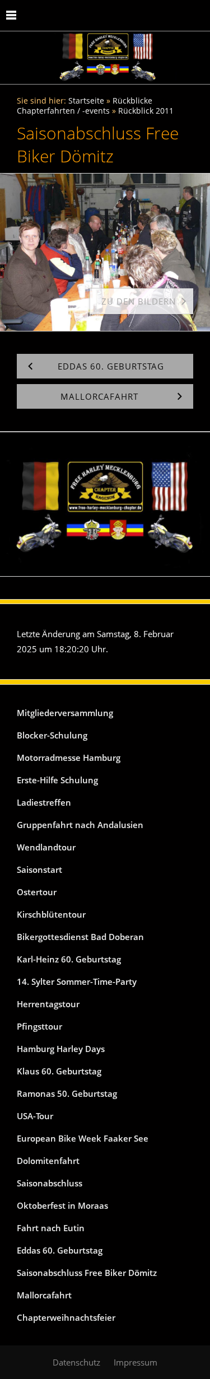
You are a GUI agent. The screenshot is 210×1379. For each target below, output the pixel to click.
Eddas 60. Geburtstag (59, 1250)
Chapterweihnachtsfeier (66, 1317)
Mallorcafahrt (44, 1295)
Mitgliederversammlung (65, 712)
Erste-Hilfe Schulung (57, 780)
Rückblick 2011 (146, 111)
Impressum (135, 1362)
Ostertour (37, 891)
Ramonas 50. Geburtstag (67, 1093)
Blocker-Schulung (52, 735)
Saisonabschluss (49, 1183)
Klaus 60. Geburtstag (59, 1071)
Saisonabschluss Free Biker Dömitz (87, 1272)
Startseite (86, 101)
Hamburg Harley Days (61, 1048)
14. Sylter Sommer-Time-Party (77, 981)
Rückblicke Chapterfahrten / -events (84, 106)
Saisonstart (39, 869)
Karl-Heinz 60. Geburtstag (69, 959)
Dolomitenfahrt (48, 1160)
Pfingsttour (39, 1026)
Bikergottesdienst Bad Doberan (80, 936)
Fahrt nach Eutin (51, 1227)
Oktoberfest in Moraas (62, 1205)
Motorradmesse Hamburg (68, 757)
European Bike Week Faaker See (82, 1138)
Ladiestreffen (44, 802)
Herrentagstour (48, 1003)
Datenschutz (76, 1362)
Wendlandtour (46, 847)
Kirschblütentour (51, 914)
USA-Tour (35, 1115)
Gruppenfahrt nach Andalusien (80, 824)
